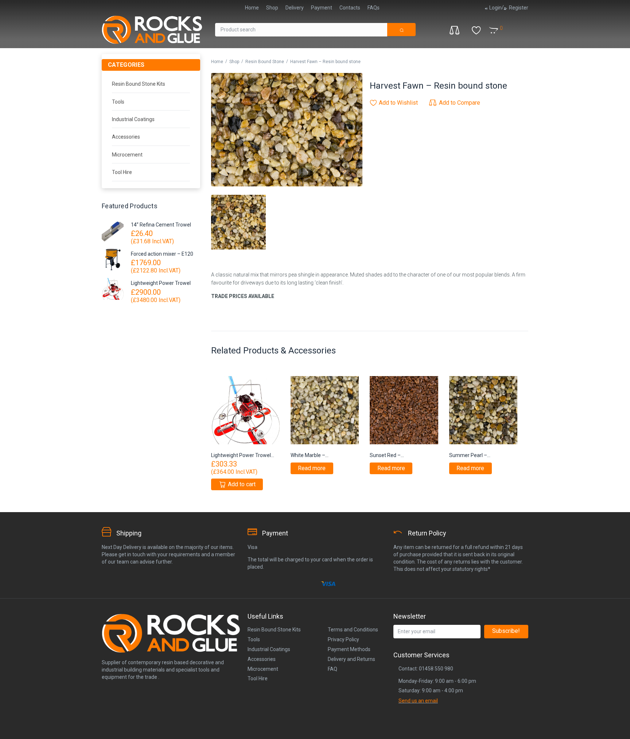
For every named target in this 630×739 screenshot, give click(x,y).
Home (217, 61)
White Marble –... (309, 455)
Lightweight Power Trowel (161, 283)
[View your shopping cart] (504, 26)
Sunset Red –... (387, 455)
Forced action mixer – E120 (162, 254)
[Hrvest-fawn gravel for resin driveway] (286, 129)
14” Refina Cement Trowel (161, 225)
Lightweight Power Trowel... (242, 455)
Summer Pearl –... (469, 455)
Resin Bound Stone (264, 61)
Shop (234, 61)
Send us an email (418, 701)
